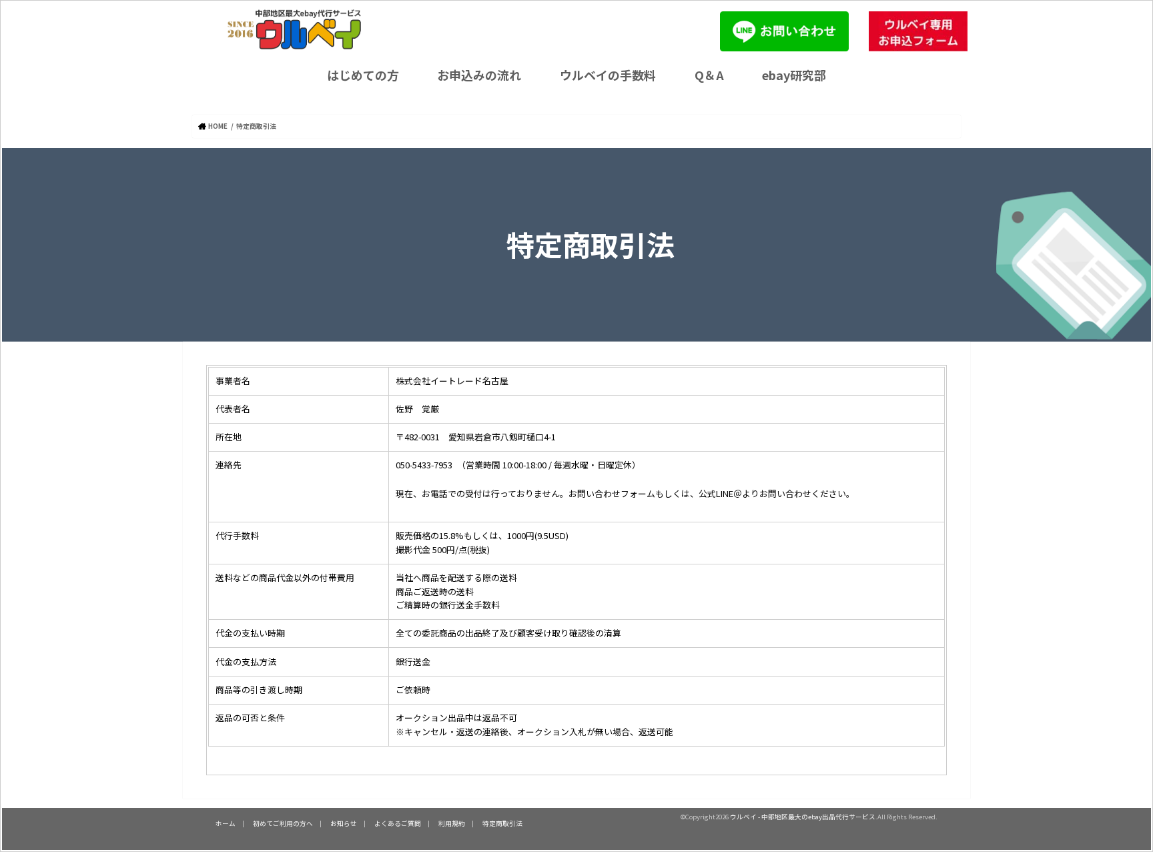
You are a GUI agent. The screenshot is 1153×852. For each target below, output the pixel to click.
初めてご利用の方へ (283, 823)
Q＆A (709, 74)
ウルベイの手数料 (608, 74)
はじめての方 (363, 74)
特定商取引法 (502, 823)
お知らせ (343, 823)
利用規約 (451, 823)
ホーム (226, 823)
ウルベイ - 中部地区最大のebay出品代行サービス (802, 816)
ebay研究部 (794, 74)
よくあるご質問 (397, 823)
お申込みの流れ (479, 74)
